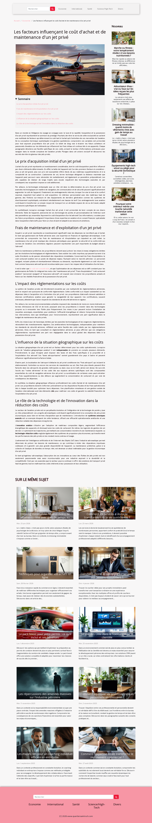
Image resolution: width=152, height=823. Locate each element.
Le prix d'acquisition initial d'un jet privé (32, 104)
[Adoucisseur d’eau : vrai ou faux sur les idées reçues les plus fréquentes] (123, 76)
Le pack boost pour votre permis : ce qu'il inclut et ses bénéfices (45, 635)
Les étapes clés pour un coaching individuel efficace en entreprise (45, 755)
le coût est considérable (39, 268)
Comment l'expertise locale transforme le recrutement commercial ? (107, 755)
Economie (62, 9)
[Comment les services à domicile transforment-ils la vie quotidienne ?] (107, 503)
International (77, 9)
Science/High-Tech (105, 9)
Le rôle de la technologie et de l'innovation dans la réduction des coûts (44, 123)
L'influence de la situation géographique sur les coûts (37, 118)
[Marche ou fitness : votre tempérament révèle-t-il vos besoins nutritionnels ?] (123, 38)
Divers (120, 9)
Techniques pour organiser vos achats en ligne (45, 575)
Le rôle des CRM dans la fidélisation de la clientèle (107, 635)
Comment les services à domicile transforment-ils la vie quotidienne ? (107, 515)
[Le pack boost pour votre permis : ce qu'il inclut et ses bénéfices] (45, 623)
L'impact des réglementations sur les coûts (33, 114)
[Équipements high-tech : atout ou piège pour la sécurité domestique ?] (123, 155)
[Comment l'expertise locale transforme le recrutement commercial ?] (107, 743)
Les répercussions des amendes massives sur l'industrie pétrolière (45, 695)
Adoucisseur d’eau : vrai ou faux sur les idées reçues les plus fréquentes (123, 90)
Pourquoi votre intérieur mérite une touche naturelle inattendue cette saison (123, 209)
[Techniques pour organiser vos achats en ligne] (45, 563)
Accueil (17, 21)
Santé (89, 9)
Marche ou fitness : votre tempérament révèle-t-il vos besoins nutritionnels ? (123, 51)
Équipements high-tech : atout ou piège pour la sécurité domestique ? (123, 169)
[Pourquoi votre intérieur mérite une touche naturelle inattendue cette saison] (123, 194)
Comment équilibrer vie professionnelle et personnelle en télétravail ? (107, 695)
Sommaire (24, 98)
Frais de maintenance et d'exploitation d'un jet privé (37, 109)
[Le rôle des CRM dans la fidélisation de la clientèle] (107, 623)
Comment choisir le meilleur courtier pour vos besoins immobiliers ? (107, 575)
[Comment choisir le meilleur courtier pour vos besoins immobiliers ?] (107, 563)
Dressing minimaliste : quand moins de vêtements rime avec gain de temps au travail (123, 129)
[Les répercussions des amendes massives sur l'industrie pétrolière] (45, 683)
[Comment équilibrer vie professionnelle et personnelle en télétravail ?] (107, 683)
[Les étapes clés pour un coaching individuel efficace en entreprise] (45, 743)
